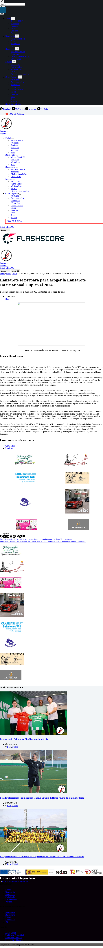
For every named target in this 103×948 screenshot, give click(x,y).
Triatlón (14, 217)
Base (13, 152)
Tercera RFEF (17, 140)
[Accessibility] (3, 10)
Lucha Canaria (17, 205)
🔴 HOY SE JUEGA (14, 114)
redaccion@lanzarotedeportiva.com (15, 881)
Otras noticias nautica (20, 191)
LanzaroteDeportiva (4, 132)
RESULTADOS (7, 227)
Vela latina (15, 181)
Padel (13, 213)
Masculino (15, 162)
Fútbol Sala (15, 203)
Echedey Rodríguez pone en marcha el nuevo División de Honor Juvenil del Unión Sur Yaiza (42, 798)
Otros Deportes (11, 193)
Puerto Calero (16, 184)
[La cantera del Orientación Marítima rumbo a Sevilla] (33, 734)
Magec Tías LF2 (18, 157)
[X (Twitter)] (4, 537)
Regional (14, 145)
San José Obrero (18, 169)
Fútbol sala (10, 897)
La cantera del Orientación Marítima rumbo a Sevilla (24, 739)
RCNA (14, 188)
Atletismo (15, 196)
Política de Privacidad (14, 935)
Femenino (15, 147)
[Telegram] (17, 537)
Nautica (8, 179)
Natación (14, 210)
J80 (6, 922)
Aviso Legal (10, 933)
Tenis (13, 215)
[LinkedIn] (8, 537)
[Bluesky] (11, 537)
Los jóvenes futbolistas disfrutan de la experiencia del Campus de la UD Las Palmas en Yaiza (42, 856)
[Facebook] (1, 537)
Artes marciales (17, 198)
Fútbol (8, 138)
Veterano (14, 150)
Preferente (15, 143)
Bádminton (15, 201)
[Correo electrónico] (24, 537)
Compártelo (10, 446)
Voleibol (8, 902)
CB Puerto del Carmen (20, 174)
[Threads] (14, 537)
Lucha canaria (11, 899)
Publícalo (9, 448)
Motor (13, 208)
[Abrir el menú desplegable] (13, 138)
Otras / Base (16, 176)
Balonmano (10, 167)
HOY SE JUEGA (14, 221)
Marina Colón (17, 186)
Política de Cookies (13, 937)
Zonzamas (15, 172)
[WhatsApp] (21, 537)
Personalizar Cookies (14, 940)
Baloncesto (10, 155)
